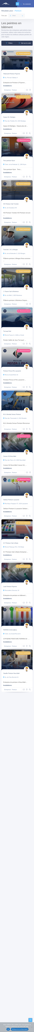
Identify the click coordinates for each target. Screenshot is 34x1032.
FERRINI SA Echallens (10, 630)
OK (8, 1029)
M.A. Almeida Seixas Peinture (12, 414)
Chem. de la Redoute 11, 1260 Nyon (15, 164)
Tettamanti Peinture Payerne (11, 74)
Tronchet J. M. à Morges (10, 249)
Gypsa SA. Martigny (9, 117)
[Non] (32, 1027)
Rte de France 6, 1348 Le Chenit (14, 335)
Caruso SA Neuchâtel (9, 456)
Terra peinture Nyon (9, 160)
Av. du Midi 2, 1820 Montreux (13, 295)
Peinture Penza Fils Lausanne (12, 371)
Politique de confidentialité (20, 1029)
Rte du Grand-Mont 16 (11, 375)
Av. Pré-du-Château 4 (11, 77)
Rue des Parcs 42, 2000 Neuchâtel (15, 460)
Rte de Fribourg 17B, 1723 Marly (14, 547)
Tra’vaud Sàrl (7, 331)
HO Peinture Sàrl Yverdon (11, 204)
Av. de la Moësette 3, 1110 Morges (15, 253)
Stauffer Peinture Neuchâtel (11, 673)
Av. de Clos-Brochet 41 (11, 677)
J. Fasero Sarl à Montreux (11, 291)
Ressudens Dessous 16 (12, 590)
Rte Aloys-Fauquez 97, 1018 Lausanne (16, 503)
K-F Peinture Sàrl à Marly (10, 543)
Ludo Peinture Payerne (10, 586)
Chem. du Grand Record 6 (12, 634)
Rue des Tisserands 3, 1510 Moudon (16, 418)
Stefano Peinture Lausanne (11, 499)
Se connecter (27, 4)
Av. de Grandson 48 (11, 208)
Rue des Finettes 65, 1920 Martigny (15, 121)
